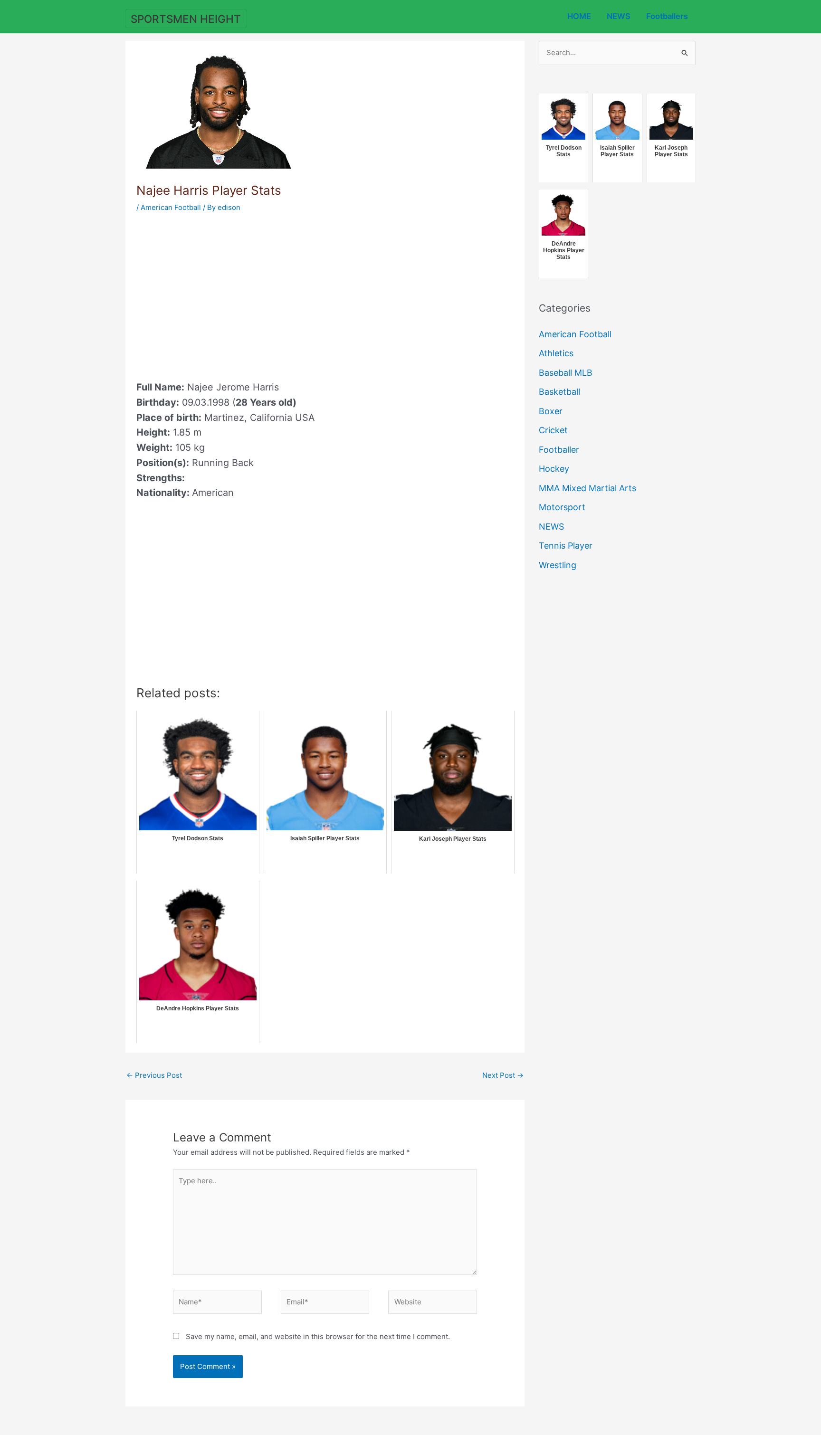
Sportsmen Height (186, 18)
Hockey (554, 469)
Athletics (556, 353)
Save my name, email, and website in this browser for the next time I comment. (318, 1336)
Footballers (667, 16)
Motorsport (562, 507)
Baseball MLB (565, 373)
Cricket (553, 430)
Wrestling (557, 565)
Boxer (551, 411)
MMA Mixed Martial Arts (587, 488)
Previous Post (154, 1075)
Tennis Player (565, 546)
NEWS (618, 16)
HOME (579, 16)
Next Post (503, 1075)
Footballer (559, 450)
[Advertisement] (216, 293)
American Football (171, 207)
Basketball (559, 392)
